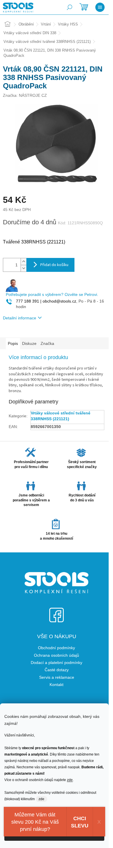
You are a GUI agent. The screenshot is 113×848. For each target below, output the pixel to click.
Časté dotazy (57, 669)
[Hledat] (69, 7)
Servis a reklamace (56, 677)
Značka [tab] (47, 343)
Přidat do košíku (54, 265)
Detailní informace (19, 318)
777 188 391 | (28, 301)
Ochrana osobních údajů (56, 655)
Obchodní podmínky (56, 647)
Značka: (25, 95)
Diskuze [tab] (29, 343)
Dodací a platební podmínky (56, 662)
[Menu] (100, 7)
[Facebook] (56, 611)
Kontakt (56, 684)
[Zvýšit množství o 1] (23, 261)
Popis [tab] (13, 343)
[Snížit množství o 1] (23, 268)
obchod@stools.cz (58, 301)
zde (70, 780)
